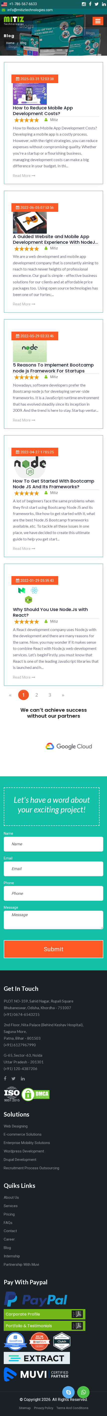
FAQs (8, 1223)
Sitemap (25, 1408)
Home (10, 43)
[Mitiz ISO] (12, 1094)
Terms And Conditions (72, 1408)
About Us (11, 1197)
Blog (7, 1247)
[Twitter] (97, 4)
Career (9, 1239)
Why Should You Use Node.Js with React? (50, 612)
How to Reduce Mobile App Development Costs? (43, 111)
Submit (53, 949)
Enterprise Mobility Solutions (27, 1143)
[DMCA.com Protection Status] (35, 1094)
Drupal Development (20, 1159)
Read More (22, 175)
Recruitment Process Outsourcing (31, 1168)
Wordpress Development (24, 1151)
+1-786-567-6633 (22, 4)
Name (8, 833)
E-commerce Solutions (23, 1134)
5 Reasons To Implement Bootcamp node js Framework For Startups (53, 368)
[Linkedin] (104, 4)
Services (11, 1206)
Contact (10, 1231)
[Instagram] (84, 4)
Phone (9, 883)
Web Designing (16, 1126)
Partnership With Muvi (21, 1264)
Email (8, 858)
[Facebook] (90, 4)
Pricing (9, 1214)
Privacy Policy (43, 1408)
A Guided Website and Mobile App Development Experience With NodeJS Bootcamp (55, 242)
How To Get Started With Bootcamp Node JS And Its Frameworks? (53, 484)
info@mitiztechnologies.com (30, 10)
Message (11, 907)
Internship (12, 1256)
